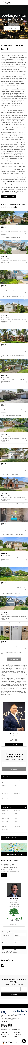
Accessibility (15, 1042)
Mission (3, 782)
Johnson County (5, 788)
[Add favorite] (26, 233)
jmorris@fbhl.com (14, 906)
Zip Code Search (17, 1034)
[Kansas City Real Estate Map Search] (14, 849)
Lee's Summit (5, 793)
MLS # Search (17, 1032)
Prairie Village (17, 780)
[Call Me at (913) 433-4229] (11, 739)
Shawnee (16, 788)
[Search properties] (22, 28)
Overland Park (5, 780)
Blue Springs (17, 793)
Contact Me (5, 196)
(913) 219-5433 (15, 904)
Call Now (12, 196)
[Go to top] (24, 1037)
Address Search (4, 1036)
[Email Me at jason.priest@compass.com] (16, 739)
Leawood (16, 782)
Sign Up (4, 875)
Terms (20, 1042)
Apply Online (14, 924)
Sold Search (16, 1036)
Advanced (11, 24)
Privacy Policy (17, 1029)
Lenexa (15, 790)
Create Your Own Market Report (14, 837)
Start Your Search (14, 659)
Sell (17, 24)
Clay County (17, 796)
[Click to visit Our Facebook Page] (3, 966)
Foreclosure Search (5, 1034)
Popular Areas (6, 776)
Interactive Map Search (13, 181)
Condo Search (4, 1032)
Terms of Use (9, 694)
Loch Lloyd (4, 796)
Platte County (5, 798)
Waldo (15, 785)
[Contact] (24, 1034)
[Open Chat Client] (24, 1041)
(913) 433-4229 (4, 1021)
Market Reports (7, 807)
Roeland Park (5, 790)
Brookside (4, 785)
